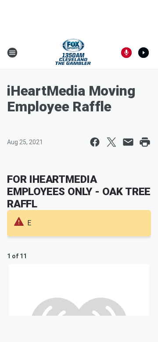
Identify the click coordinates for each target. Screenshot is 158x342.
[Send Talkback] (126, 52)
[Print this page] (145, 142)
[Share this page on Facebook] (95, 142)
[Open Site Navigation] (12, 52)
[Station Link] (73, 53)
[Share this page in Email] (128, 142)
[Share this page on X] (111, 142)
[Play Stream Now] (143, 52)
